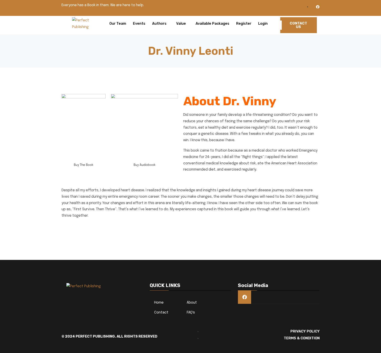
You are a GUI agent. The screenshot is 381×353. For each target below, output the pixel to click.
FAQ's (191, 312)
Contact (161, 312)
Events (139, 23)
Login (263, 23)
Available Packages (212, 23)
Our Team (117, 23)
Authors (159, 23)
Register (243, 23)
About (192, 302)
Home (159, 302)
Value (181, 23)
